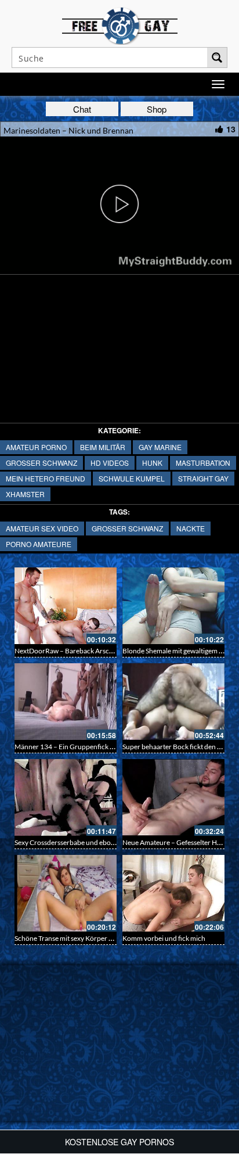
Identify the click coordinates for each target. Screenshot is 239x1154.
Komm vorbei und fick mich (163, 938)
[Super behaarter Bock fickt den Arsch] (173, 701)
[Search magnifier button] (217, 57)
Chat (82, 109)
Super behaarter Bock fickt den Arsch (178, 746)
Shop (156, 109)
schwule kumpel (132, 478)
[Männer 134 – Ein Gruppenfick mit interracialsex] (66, 701)
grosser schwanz (41, 463)
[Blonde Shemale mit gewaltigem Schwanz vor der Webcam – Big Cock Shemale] (173, 605)
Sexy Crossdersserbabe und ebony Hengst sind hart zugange (105, 842)
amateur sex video (42, 528)
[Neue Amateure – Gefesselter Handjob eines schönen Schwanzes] (173, 797)
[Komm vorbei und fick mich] (173, 893)
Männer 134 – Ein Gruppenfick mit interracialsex (88, 746)
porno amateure (38, 544)
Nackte (190, 528)
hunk (152, 463)
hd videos (109, 463)
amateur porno (36, 447)
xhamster (25, 494)
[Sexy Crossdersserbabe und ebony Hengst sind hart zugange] (66, 797)
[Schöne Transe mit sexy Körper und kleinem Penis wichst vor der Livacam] (66, 893)
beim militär (102, 447)
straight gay (203, 478)
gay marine (160, 447)
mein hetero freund (45, 478)
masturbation (203, 463)
